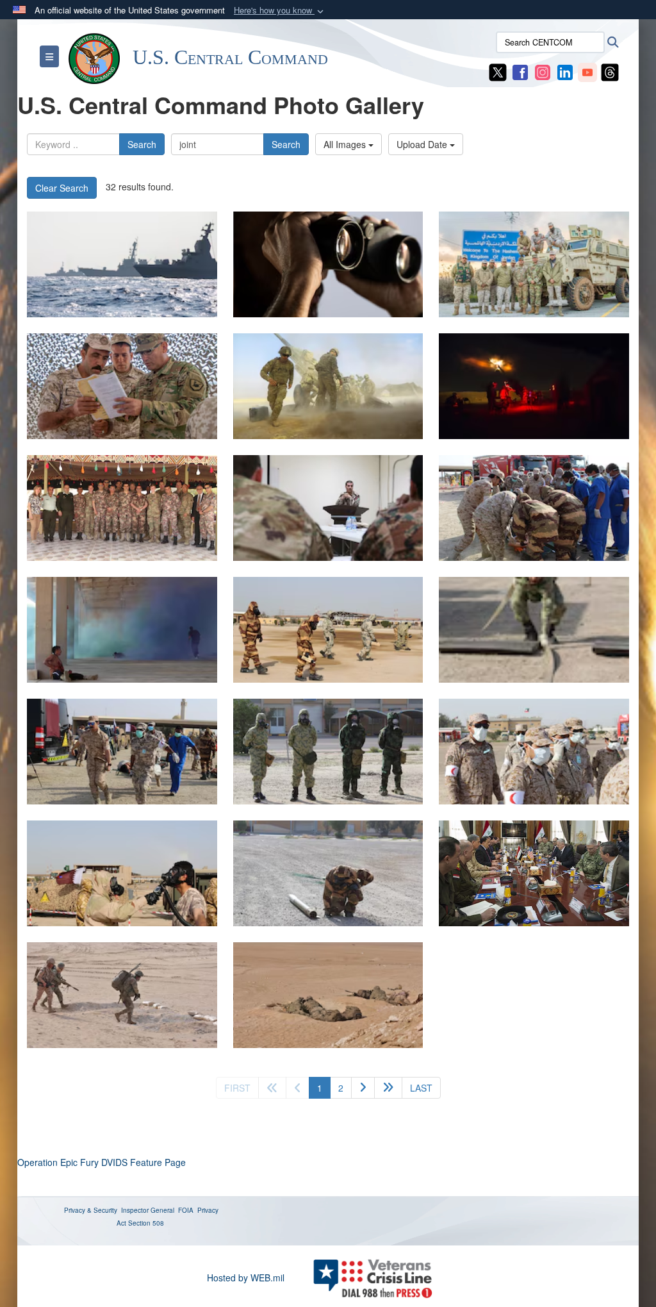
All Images (346, 144)
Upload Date (423, 144)
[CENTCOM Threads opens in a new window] (610, 71)
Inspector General (147, 1210)
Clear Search (61, 187)
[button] (280, 10)
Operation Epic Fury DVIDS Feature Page (101, 1162)
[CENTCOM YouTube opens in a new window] (587, 71)
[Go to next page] (363, 1088)
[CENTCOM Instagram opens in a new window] (542, 71)
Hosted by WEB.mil (245, 1277)
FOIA (185, 1210)
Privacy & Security (90, 1210)
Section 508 (146, 1223)
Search (141, 144)
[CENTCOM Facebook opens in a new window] (520, 71)
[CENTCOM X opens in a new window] (498, 71)
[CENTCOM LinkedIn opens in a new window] (565, 71)
